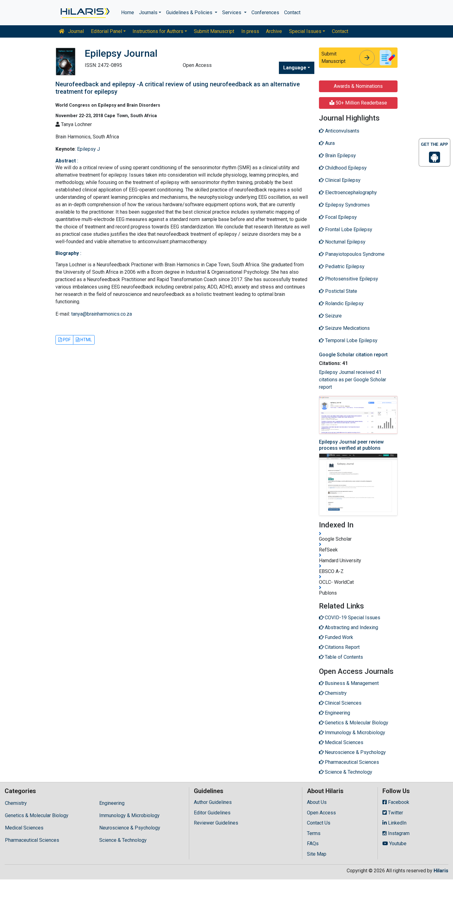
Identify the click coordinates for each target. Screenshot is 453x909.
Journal (75, 31)
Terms (313, 833)
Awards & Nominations (358, 86)
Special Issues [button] (305, 31)
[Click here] (84, 12)
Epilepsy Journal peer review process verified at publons (351, 445)
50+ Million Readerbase (360, 103)
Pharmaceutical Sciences (32, 840)
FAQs (313, 843)
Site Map (316, 854)
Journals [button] (148, 12)
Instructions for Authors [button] (158, 31)
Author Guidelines (213, 802)
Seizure (333, 316)
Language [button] (294, 68)
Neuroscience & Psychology (129, 828)
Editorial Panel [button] (106, 31)
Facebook (398, 802)
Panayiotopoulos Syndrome (354, 254)
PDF (66, 339)
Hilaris (441, 871)
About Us (317, 802)
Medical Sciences (24, 828)
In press (250, 31)
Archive (274, 31)
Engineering (111, 803)
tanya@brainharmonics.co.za (101, 314)
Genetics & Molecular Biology (36, 815)
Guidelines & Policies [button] (190, 12)
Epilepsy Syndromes (347, 205)
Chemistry (16, 803)
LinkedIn (396, 823)
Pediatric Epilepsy (344, 266)
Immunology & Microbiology (129, 815)
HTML (86, 339)
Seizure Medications (347, 328)
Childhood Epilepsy (345, 168)
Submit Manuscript (214, 31)
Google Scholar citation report (353, 355)
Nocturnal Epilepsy (344, 242)
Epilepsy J (88, 149)
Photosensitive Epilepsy (351, 279)
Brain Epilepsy (340, 155)
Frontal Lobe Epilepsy (348, 229)
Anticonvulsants (341, 131)
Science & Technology (123, 840)
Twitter (395, 813)
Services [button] (232, 12)
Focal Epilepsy (340, 217)
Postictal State (340, 291)
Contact (292, 12)
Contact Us (318, 823)
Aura (329, 143)
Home (127, 12)
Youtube (397, 843)
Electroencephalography (350, 192)
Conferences (265, 12)
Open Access (321, 813)
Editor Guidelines (212, 813)
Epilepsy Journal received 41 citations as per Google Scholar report (352, 379)
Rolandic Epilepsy (344, 303)
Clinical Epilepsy (342, 180)
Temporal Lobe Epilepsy (350, 340)
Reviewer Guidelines (216, 823)
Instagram (398, 833)
